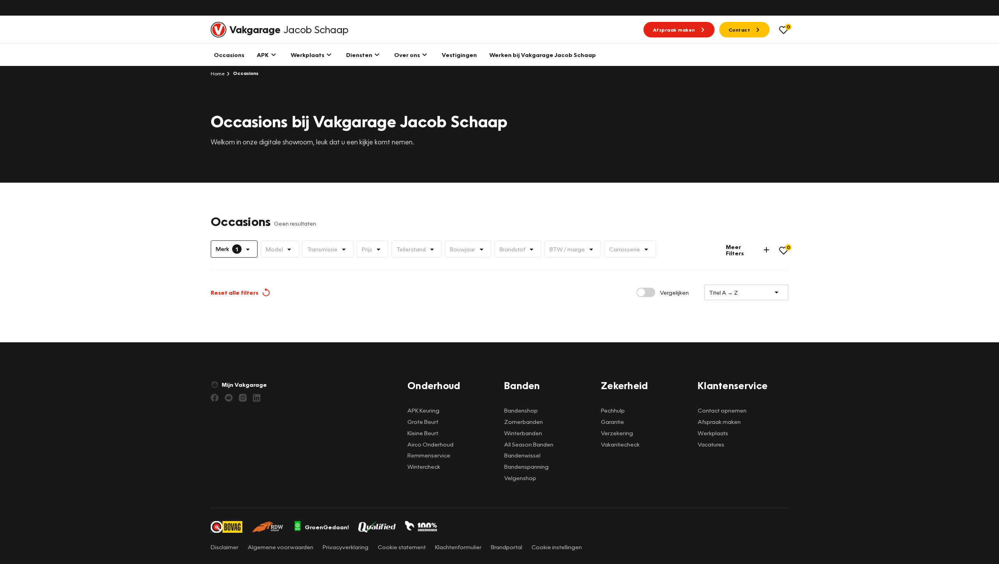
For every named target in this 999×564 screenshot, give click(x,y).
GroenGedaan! (327, 526)
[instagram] (243, 398)
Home (218, 73)
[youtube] (229, 398)
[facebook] (215, 398)
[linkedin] (257, 398)
